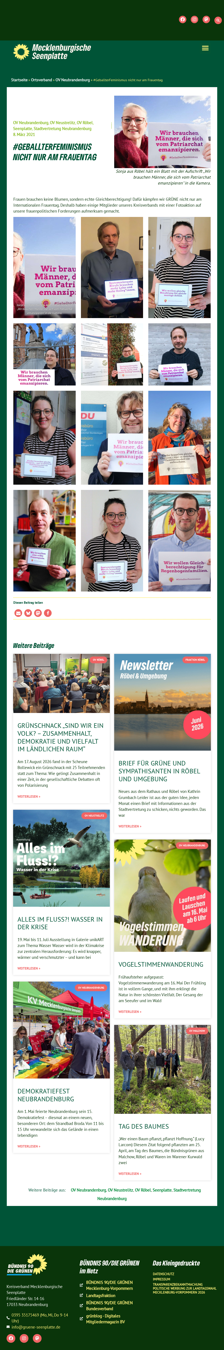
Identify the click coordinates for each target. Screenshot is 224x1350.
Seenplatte (22, 128)
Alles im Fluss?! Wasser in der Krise (60, 923)
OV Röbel (85, 122)
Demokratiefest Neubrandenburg (46, 1095)
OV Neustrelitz (62, 122)
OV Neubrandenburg (73, 79)
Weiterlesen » (29, 796)
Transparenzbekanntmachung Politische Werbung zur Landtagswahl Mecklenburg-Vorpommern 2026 (184, 1288)
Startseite (19, 79)
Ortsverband (41, 79)
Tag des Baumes (144, 1126)
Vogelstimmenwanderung (161, 964)
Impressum (161, 1279)
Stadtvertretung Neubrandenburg (62, 128)
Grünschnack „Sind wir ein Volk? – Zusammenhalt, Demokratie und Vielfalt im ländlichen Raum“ (60, 737)
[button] (218, 20)
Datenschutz (163, 1274)
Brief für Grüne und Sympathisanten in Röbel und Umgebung (159, 771)
